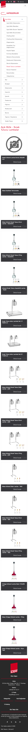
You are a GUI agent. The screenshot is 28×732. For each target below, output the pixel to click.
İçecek (7, 96)
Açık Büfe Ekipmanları (13, 23)
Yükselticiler (10, 76)
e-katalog (7, 704)
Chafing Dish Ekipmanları (14, 39)
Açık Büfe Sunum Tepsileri (15, 29)
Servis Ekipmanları (12, 63)
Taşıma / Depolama (11, 117)
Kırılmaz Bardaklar (12, 53)
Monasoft (11, 729)
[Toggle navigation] (25, 5)
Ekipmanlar (8, 88)
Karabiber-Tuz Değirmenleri (11, 46)
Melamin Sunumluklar (13, 57)
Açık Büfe (8, 19)
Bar (6, 79)
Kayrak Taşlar (11, 50)
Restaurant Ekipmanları (14, 60)
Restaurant (8, 108)
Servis (7, 112)
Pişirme (7, 104)
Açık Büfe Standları (12, 26)
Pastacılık (8, 100)
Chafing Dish (11, 36)
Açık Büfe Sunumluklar (14, 32)
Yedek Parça (9, 121)
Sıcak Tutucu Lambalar (14, 66)
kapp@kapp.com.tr (14, 694)
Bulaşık (7, 84)
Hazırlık (7, 92)
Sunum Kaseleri (11, 69)
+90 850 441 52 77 (14, 689)
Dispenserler (10, 42)
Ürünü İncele (17, 162)
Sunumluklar (10, 73)
